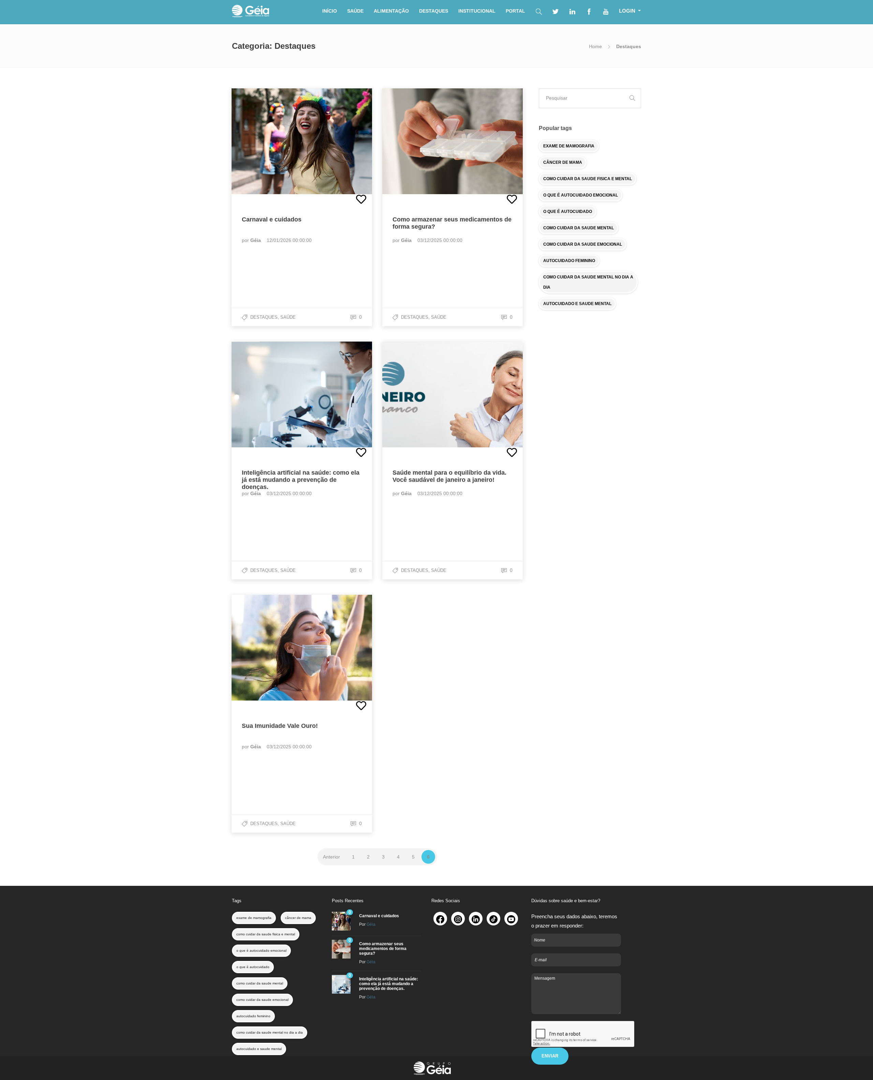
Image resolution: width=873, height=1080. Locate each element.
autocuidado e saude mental (259, 1049)
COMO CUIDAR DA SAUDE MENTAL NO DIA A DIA (588, 282)
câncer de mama (298, 918)
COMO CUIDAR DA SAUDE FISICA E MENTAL (587, 178)
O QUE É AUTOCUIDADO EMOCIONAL (580, 195)
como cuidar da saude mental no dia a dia (269, 1032)
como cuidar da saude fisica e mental (265, 934)
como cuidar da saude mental (259, 983)
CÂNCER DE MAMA (562, 162)
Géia (256, 240)
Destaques (264, 317)
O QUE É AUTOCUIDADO (567, 211)
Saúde (288, 317)
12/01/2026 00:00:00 (289, 240)
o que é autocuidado (252, 967)
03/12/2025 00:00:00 (439, 240)
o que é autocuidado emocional (261, 950)
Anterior (331, 857)
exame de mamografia (253, 918)
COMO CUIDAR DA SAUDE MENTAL (578, 228)
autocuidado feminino (253, 1016)
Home (595, 46)
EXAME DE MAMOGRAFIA (568, 146)
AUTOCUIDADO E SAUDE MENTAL (577, 303)
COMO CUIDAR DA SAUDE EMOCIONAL (582, 244)
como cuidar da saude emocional (262, 1000)
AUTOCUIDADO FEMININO (569, 260)
